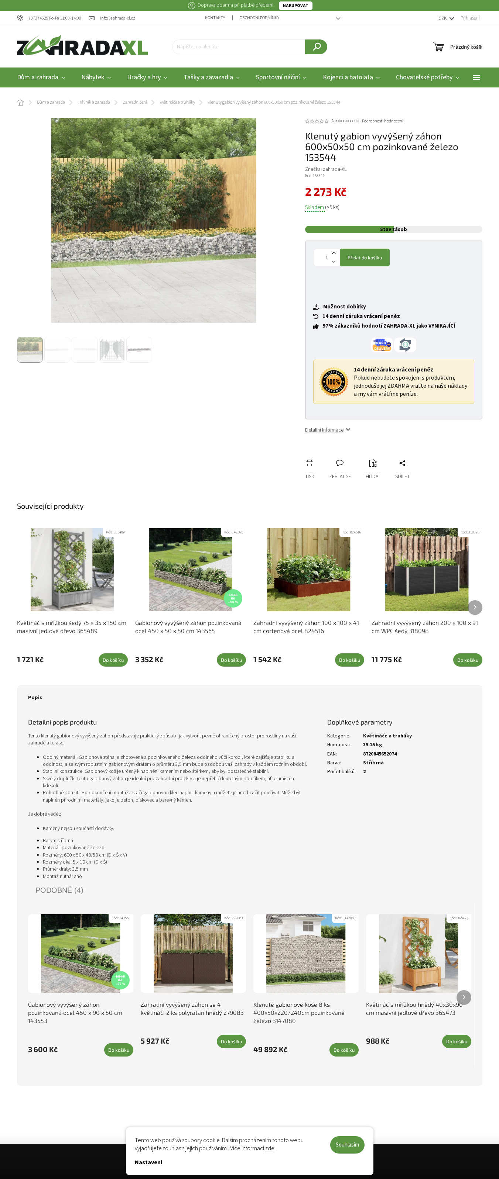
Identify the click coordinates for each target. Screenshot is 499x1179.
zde (269, 1148)
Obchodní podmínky (259, 18)
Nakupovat (295, 6)
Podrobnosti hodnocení (382, 121)
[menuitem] (41, 78)
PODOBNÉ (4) (59, 890)
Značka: (325, 169)
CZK (443, 18)
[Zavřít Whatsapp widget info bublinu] (392, 1148)
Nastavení (148, 1162)
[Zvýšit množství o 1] (334, 253)
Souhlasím (347, 1145)
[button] (479, 1158)
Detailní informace (324, 430)
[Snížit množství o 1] (334, 261)
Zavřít (350, 455)
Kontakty (215, 18)
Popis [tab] (35, 697)
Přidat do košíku (365, 257)
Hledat (316, 46)
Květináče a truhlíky (387, 736)
